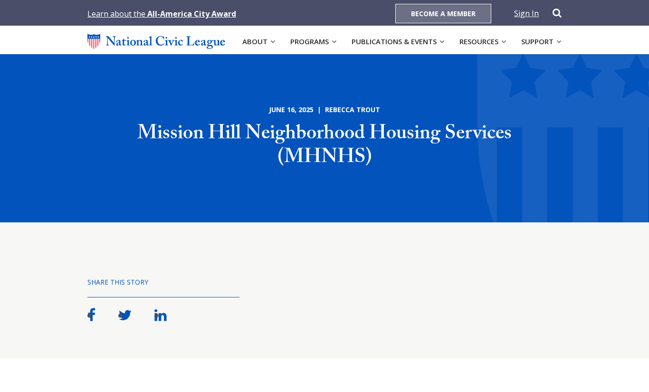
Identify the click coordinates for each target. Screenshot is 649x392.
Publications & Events (394, 41)
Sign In (526, 13)
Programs (309, 41)
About (254, 41)
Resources (478, 41)
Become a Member (443, 13)
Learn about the (161, 14)
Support (537, 41)
